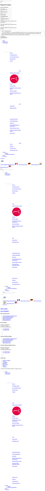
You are (4, 152)
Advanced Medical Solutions (8, 316)
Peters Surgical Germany (22, 164)
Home (4, 40)
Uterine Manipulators (14, 121)
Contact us (5, 156)
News (4, 155)
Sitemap (4, 365)
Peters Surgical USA (4, 167)
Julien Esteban (4, 308)
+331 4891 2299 (6, 329)
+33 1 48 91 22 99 (6, 352)
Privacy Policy (5, 364)
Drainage (11, 146)
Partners (6, 153)
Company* (4, 18)
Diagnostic (12, 123)
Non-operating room (13, 150)
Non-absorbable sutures (14, 56)
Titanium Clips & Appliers (15, 72)
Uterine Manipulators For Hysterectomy (14, 126)
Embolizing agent (13, 107)
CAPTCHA (2, 36)
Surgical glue (12, 106)
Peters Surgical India (35, 164)
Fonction (4, 16)
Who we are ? (5, 41)
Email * (3, 11)
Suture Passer (12, 133)
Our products (5, 42)
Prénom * (4, 7)
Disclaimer (5, 363)
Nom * (3, 9)
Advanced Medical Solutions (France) (7, 164)
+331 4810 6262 (6, 328)
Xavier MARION (4, 311)
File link (2, 28)
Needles (11, 60)
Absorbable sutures (13, 54)
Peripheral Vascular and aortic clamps (16, 221)
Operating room (13, 148)
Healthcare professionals (9, 154)
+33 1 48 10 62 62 (6, 351)
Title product (2, 22)
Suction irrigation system (14, 128)
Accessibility (5, 362)
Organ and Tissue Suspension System (15, 265)
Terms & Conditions (6, 360)
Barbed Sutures (13, 58)
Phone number (3, 14)
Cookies (4, 361)
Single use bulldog (13, 90)
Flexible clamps (13, 85)
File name (2, 25)
